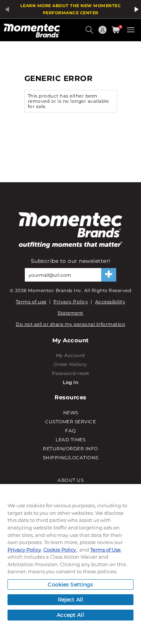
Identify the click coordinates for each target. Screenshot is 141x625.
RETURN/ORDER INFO (70, 448)
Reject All (70, 599)
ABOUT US (70, 480)
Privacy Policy (70, 301)
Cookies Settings (70, 584)
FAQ (70, 430)
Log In (70, 382)
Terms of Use (105, 550)
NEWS (70, 412)
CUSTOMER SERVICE (70, 421)
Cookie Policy (60, 550)
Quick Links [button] (103, 33)
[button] (90, 32)
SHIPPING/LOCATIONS (71, 457)
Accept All (70, 615)
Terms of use (31, 301)
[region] (70, 554)
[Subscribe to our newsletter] (108, 275)
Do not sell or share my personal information (70, 324)
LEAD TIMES (70, 439)
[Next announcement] (135, 9)
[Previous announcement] (5, 9)
